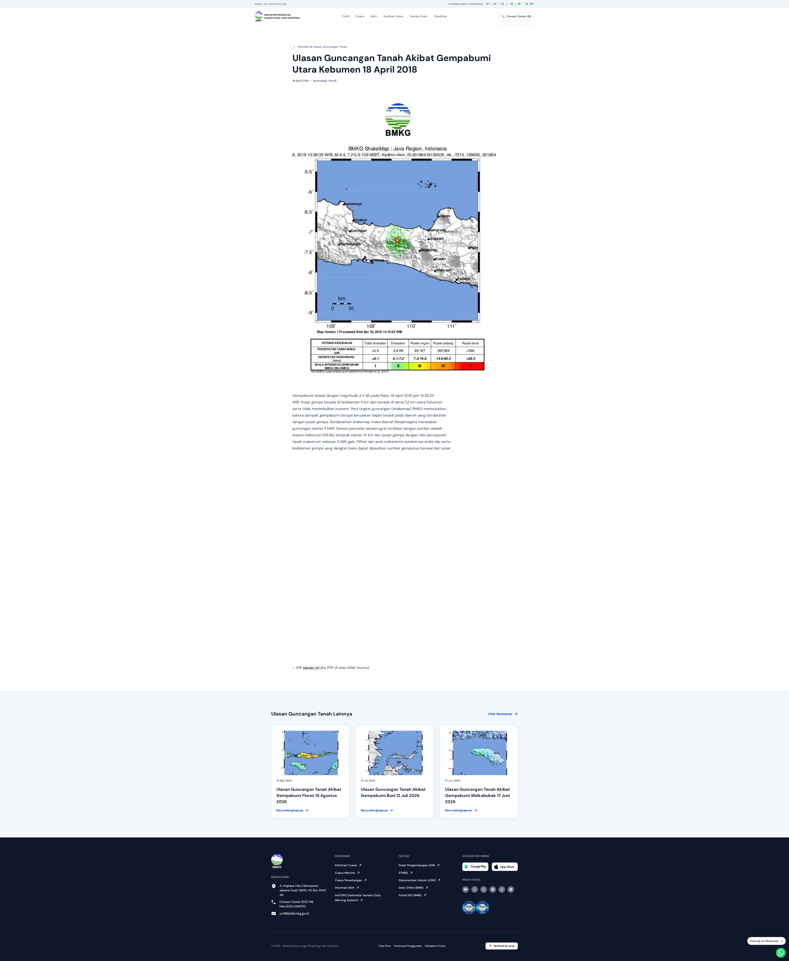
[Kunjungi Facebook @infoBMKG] (474, 889)
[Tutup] (782, 941)
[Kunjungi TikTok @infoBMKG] (501, 889)
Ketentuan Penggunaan (408, 946)
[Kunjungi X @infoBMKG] (483, 889)
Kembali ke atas (504, 946)
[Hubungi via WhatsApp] (781, 953)
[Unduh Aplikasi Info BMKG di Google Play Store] (475, 867)
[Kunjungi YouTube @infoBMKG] (465, 889)
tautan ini (311, 667)
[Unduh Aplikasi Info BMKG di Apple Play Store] (505, 867)
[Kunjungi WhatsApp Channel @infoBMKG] (511, 889)
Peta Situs (384, 946)
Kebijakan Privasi (435, 946)
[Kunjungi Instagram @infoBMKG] (492, 889)
